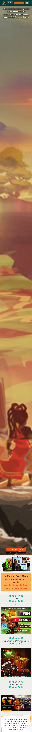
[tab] (15, 604)
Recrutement (19, 2)
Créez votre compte (16, 549)
